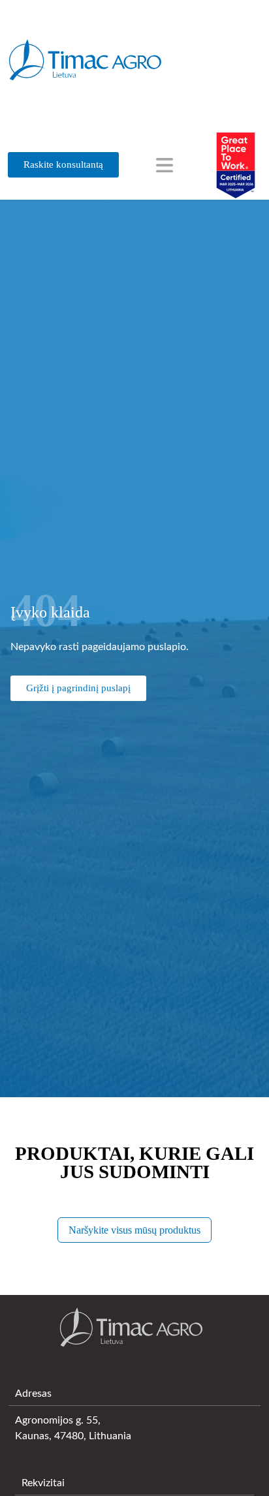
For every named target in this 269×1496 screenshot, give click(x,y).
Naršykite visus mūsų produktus (134, 1230)
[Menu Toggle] (164, 165)
